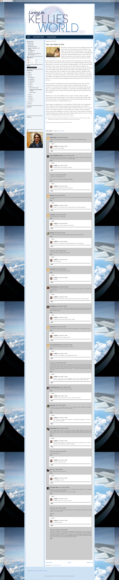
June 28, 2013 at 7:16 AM (62, 376)
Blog (28, 37)
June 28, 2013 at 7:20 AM (62, 440)
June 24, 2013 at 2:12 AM (69, 155)
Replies (52, 143)
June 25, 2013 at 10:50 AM (63, 286)
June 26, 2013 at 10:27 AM (65, 387)
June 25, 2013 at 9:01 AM (61, 268)
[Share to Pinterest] (51, 131)
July (30, 84)
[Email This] (46, 131)
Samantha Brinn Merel (55, 387)
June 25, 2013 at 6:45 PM (61, 362)
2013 (29, 76)
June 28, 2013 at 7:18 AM (62, 417)
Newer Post (49, 562)
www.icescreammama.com (55, 344)
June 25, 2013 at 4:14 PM (67, 344)
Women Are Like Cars (32, 46)
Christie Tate (52, 326)
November (31, 79)
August (30, 82)
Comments (31, 62)
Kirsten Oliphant (53, 428)
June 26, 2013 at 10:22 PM (62, 428)
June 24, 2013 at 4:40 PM (59, 195)
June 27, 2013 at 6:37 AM (61, 451)
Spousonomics (31, 44)
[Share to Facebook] (50, 131)
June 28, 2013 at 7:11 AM (62, 296)
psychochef (52, 405)
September (31, 81)
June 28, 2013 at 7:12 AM (62, 317)
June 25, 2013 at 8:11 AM (61, 250)
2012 (29, 102)
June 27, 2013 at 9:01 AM (57, 469)
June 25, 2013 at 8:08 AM (62, 241)
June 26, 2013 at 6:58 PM (60, 405)
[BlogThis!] (47, 131)
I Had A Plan (30, 52)
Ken (51, 469)
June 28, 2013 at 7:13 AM (62, 353)
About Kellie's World (38, 37)
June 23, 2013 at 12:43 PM (62, 137)
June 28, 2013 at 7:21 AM (62, 498)
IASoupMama (53, 306)
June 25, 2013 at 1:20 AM (62, 165)
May (30, 94)
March (30, 98)
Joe (59, 130)
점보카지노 (71, 535)
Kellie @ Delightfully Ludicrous (56, 155)
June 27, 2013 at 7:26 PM (61, 508)
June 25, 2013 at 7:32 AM (60, 232)
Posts (30, 60)
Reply (51, 141)
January (31, 99)
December (31, 77)
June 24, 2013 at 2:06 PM (61, 174)
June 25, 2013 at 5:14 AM (61, 214)
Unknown (52, 195)
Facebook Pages (51, 37)
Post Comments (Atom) (56, 565)
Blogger (72, 576)
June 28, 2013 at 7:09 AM (62, 277)
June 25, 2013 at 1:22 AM (62, 205)
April (30, 96)
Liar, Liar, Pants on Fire (33, 87)
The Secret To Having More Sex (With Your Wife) (34, 54)
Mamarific (52, 232)
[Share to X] (49, 131)
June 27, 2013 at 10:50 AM (63, 487)
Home (69, 562)
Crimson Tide (30, 43)
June (30, 86)
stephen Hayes (53, 137)
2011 (29, 103)
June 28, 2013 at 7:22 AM (62, 520)
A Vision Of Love (32, 92)
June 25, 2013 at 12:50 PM (61, 306)
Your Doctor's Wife (54, 487)
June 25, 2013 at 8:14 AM (62, 259)
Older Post (90, 562)
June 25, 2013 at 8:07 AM (62, 223)
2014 (29, 74)
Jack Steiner (52, 214)
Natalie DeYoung (53, 286)
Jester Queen (53, 268)
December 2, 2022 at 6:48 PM (62, 529)
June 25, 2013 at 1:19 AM (62, 146)
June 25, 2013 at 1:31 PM (61, 326)
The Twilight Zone (31, 50)
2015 (29, 72)
